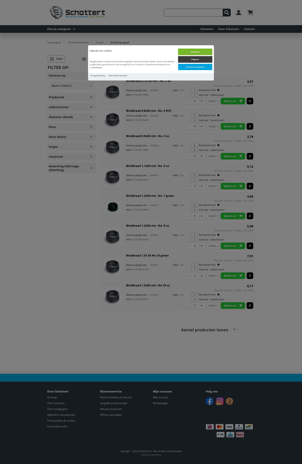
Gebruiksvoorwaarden (118, 75)
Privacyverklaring (97, 75)
